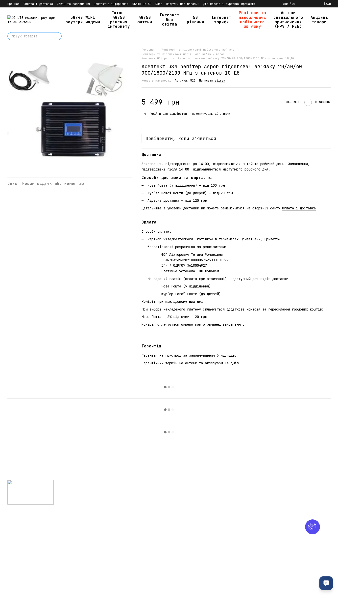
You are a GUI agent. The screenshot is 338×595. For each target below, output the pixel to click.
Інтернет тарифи (221, 20)
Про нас (13, 4)
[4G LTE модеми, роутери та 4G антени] (30, 492)
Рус (292, 3)
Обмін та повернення (73, 4)
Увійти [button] (155, 114)
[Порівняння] (302, 4)
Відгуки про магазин (182, 4)
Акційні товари (319, 20)
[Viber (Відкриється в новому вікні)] (275, 4)
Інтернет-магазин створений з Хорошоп (38, 585)
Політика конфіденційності (188, 550)
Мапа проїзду (292, 523)
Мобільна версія (26, 520)
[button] (312, 526)
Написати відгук (212, 81)
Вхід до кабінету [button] (188, 488)
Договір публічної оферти (196, 559)
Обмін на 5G (141, 4)
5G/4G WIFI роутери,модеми (83, 20)
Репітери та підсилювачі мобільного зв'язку (252, 19)
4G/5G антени (144, 20)
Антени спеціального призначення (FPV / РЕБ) (288, 19)
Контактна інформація (111, 4)
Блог (158, 4)
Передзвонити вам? (242, 502)
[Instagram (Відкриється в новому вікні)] (263, 4)
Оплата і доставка (38, 4)
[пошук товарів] (58, 36)
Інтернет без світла (169, 19)
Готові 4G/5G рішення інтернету (119, 19)
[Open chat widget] (326, 583)
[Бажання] (311, 4)
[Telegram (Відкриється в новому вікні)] (269, 4)
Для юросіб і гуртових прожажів (229, 4)
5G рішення (195, 20)
